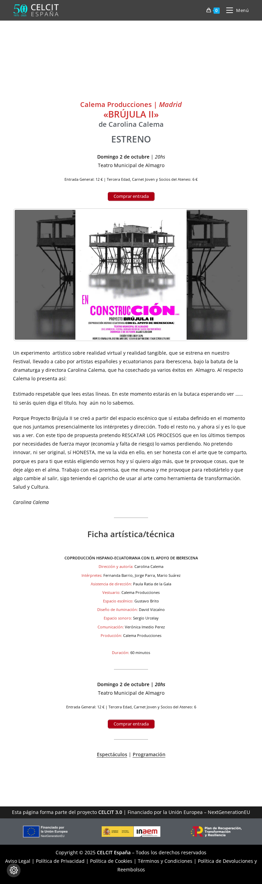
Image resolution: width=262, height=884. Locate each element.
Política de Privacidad (60, 861)
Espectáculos (112, 754)
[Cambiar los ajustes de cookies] (13, 870)
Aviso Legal (17, 861)
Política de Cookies (111, 861)
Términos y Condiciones (165, 861)
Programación (149, 754)
